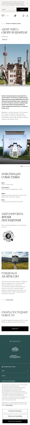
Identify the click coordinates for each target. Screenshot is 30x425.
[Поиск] (23, 16)
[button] (23, 16)
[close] (27, 3)
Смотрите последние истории (13, 23)
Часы (3, 370)
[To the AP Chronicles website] (15, 341)
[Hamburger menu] (8, 15)
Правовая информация (8, 381)
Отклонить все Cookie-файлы (15, 416)
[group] (15, 144)
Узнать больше (9, 300)
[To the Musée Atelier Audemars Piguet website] (15, 349)
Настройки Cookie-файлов (15, 411)
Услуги (4, 375)
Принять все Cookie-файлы (15, 421)
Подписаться (15, 328)
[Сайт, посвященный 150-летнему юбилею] (3, 15)
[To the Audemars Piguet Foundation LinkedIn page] (15, 357)
